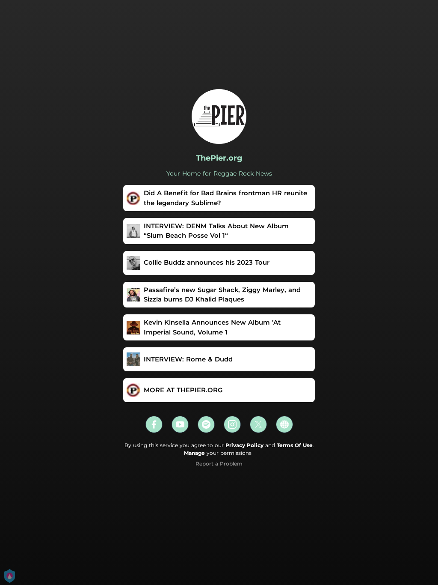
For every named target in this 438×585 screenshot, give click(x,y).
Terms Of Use (295, 445)
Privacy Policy (244, 445)
